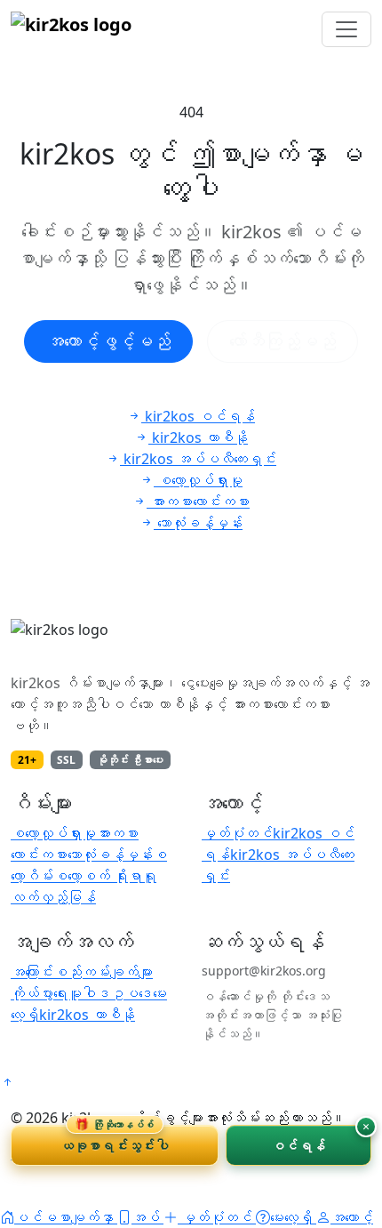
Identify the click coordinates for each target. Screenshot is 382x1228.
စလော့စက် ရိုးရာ (97, 876)
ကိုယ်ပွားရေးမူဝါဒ (60, 993)
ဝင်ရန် (298, 1145)
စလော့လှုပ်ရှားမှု (53, 833)
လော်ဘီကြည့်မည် (282, 341)
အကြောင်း (32, 972)
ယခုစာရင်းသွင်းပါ (114, 1139)
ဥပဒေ (131, 993)
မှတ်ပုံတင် (237, 833)
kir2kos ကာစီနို (87, 1014)
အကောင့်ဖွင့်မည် (108, 341)
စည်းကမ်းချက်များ (103, 972)
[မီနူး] (346, 29)
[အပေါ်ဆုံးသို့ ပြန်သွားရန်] (7, 1082)
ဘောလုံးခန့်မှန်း (110, 854)
